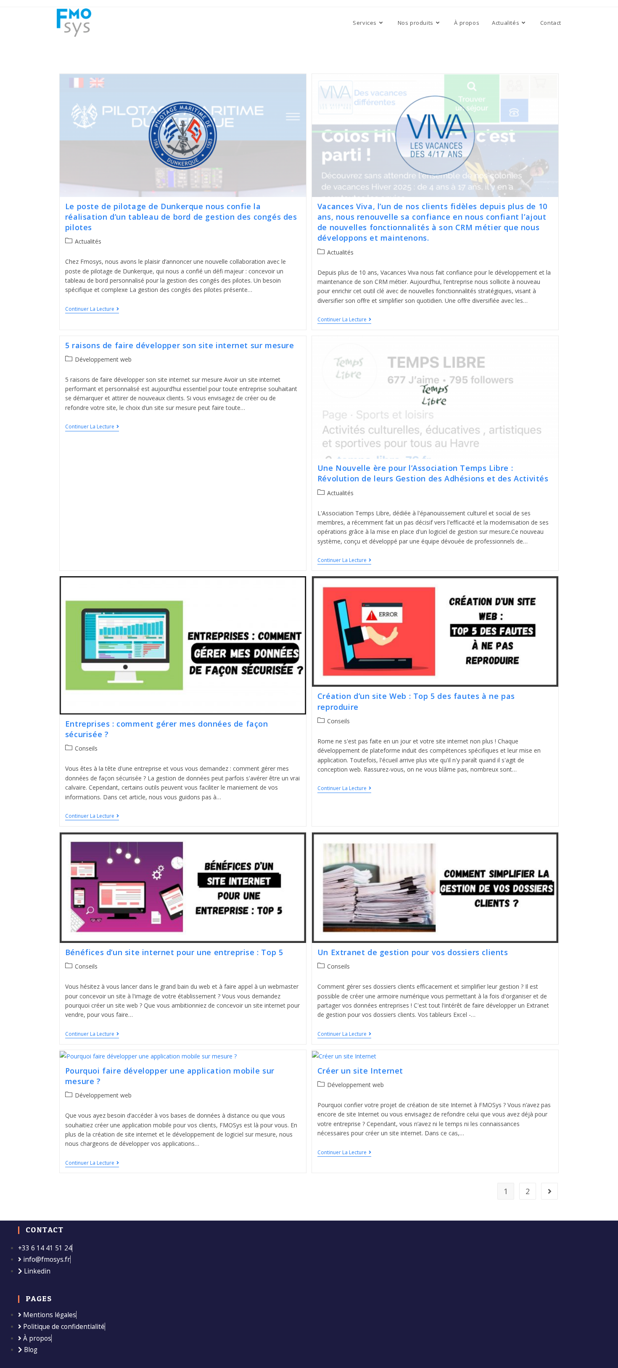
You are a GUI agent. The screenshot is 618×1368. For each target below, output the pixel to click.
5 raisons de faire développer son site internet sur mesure (179, 345)
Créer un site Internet (360, 1071)
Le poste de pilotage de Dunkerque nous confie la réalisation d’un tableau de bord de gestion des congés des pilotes (181, 216)
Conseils (86, 748)
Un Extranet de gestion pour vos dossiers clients (412, 952)
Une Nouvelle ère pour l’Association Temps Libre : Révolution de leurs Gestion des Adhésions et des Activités (433, 473)
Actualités (88, 241)
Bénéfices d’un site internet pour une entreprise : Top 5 (174, 952)
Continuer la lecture (92, 309)
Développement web (103, 359)
